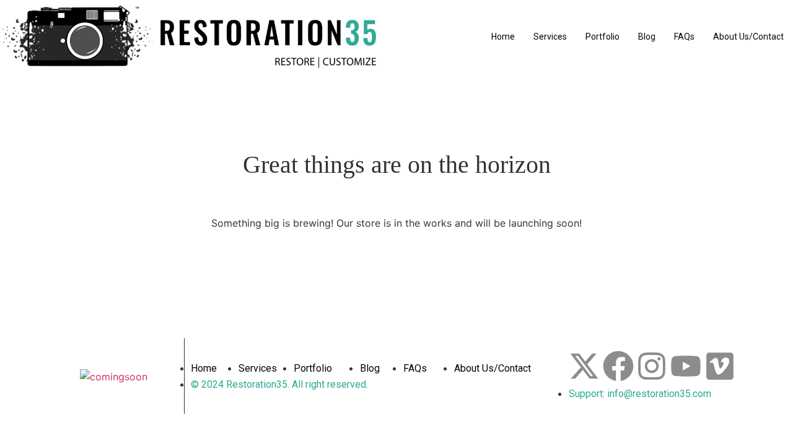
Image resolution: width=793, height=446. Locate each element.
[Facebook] (618, 366)
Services (550, 37)
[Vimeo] (719, 366)
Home (503, 37)
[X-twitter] (584, 366)
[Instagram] (651, 366)
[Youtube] (685, 366)
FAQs (684, 37)
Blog (646, 37)
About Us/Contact (748, 37)
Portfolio (602, 37)
